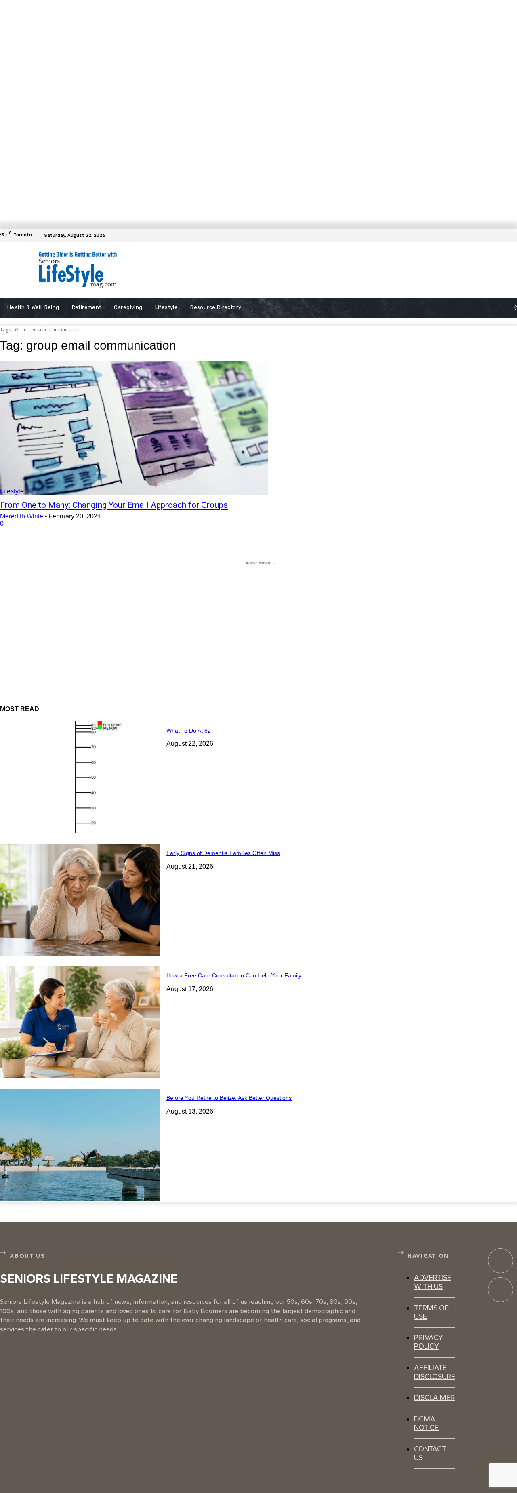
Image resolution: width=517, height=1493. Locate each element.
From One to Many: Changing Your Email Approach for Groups (114, 505)
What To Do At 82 (188, 730)
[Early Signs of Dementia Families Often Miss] (80, 900)
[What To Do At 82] (80, 777)
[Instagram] (500, 1289)
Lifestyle (12, 491)
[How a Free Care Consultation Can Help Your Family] (80, 1022)
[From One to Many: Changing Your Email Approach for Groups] (134, 428)
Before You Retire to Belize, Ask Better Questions (229, 1098)
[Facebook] (512, 235)
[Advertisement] (302, 270)
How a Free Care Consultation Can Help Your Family (233, 975)
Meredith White (21, 516)
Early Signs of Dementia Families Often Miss (223, 853)
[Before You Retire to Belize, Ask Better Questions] (80, 1144)
